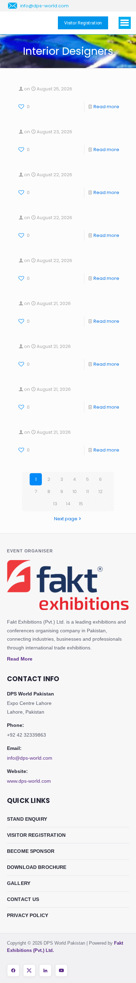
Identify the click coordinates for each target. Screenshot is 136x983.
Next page (65, 518)
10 (75, 491)
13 (55, 503)
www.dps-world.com (29, 781)
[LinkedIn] (45, 970)
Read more (106, 106)
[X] (29, 970)
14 (68, 503)
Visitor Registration (36, 835)
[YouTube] (61, 970)
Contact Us (23, 899)
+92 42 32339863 (26, 735)
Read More (19, 659)
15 (81, 503)
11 (87, 491)
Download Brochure (37, 867)
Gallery (18, 883)
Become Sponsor (30, 851)
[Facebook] (13, 970)
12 (100, 491)
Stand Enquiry (27, 819)
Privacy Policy (27, 915)
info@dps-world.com (29, 758)
